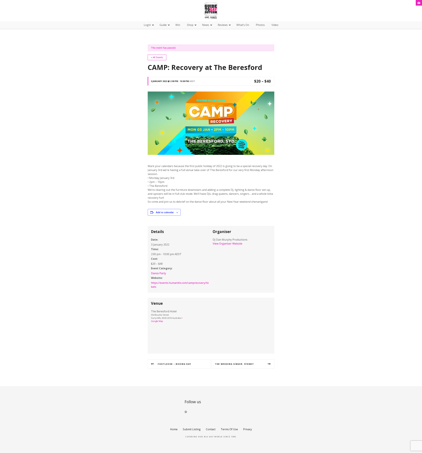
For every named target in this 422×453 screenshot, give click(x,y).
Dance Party (158, 273)
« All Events (157, 57)
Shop (190, 25)
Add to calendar (165, 212)
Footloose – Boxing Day (174, 364)
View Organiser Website (227, 243)
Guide (163, 25)
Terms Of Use (229, 429)
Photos (260, 25)
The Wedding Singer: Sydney (234, 364)
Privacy (247, 429)
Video (274, 25)
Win (177, 25)
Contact (210, 429)
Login (147, 25)
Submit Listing (192, 429)
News (205, 25)
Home (174, 429)
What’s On (242, 25)
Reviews (223, 25)
